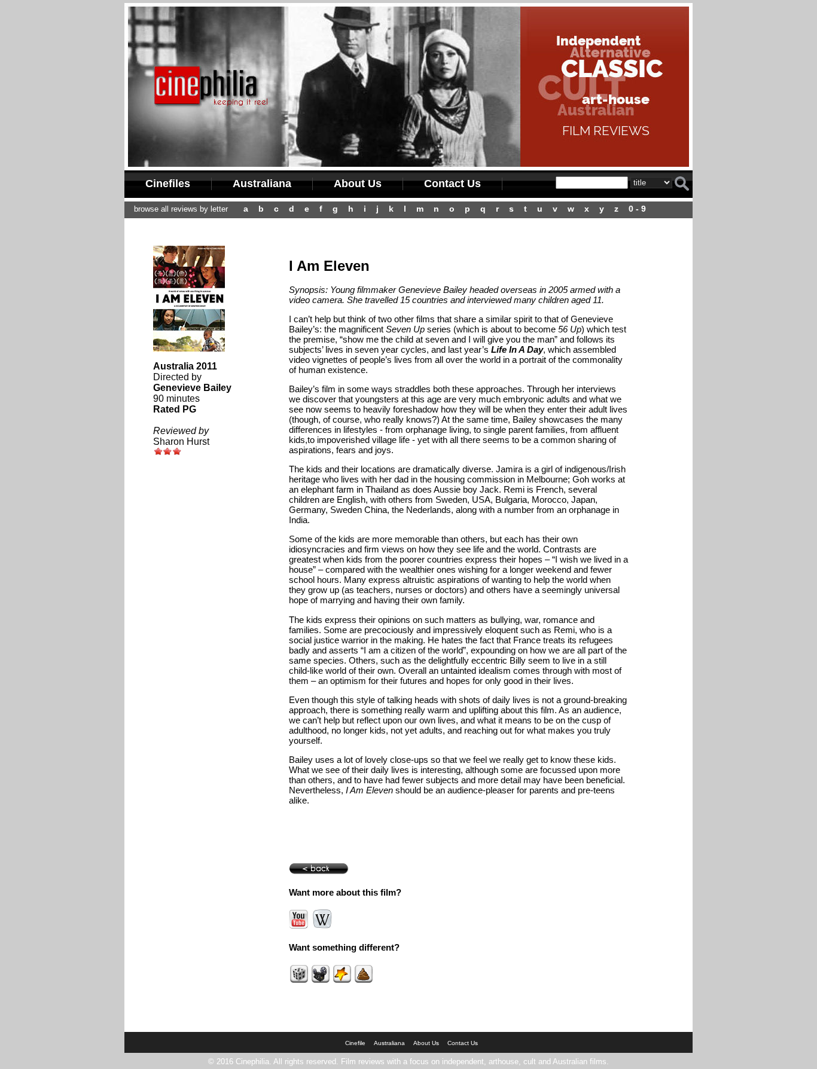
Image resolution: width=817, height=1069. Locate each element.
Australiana (262, 184)
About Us (358, 184)
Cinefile (355, 1043)
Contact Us (452, 184)
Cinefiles (167, 184)
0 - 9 (637, 208)
